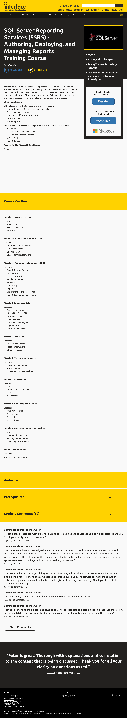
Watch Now (103, 120)
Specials (114, 10)
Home (6, 15)
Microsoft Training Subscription (13, 698)
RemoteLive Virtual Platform (12, 701)
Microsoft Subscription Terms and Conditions (57, 713)
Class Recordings (92, 10)
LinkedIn (117, 695)
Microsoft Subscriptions (75, 10)
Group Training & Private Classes (14, 706)
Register (103, 101)
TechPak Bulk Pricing (10, 705)
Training (13, 15)
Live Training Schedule (11, 695)
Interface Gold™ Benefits (11, 703)
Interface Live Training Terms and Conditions (17, 713)
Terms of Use (37, 713)
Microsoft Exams (9, 700)
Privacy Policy (77, 713)
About (121, 10)
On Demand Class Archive (12, 697)
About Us (7, 693)
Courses (61, 10)
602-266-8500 (70, 695)
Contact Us (64, 693)
